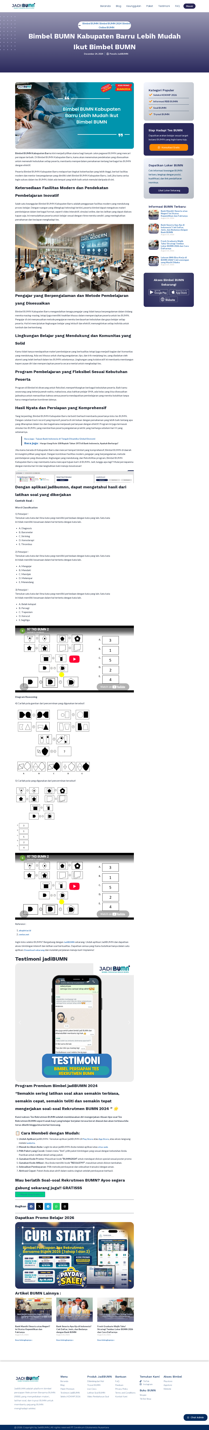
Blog (118, 6)
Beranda (105, 6)
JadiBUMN (69, 942)
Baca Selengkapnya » (23, 1340)
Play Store (87, 1139)
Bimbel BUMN (90, 23)
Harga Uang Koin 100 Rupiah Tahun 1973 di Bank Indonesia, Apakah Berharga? (79, 443)
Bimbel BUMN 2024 (110, 23)
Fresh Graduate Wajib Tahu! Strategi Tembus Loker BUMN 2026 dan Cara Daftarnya (115, 1329)
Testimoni (164, 6)
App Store (104, 1139)
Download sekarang (34, 950)
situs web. (103, 1147)
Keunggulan (134, 6)
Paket (149, 6)
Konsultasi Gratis (171, 147)
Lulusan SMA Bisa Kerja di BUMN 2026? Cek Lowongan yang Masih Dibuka (175, 260)
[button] (19, 1022)
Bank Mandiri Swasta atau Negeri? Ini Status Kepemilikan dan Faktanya (32, 1329)
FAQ (177, 6)
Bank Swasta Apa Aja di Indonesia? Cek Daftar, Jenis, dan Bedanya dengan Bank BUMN (73, 1329)
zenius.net (24, 934)
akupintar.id (25, 930)
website (31, 1143)
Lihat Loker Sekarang (169, 190)
